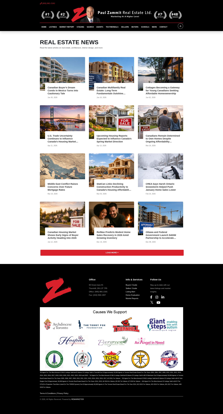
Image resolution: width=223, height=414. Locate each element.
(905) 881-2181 (48, 3)
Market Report (66, 27)
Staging (80, 27)
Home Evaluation (133, 295)
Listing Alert (130, 292)
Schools (145, 27)
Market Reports (132, 298)
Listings (53, 27)
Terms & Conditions (48, 393)
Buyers (135, 27)
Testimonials (112, 27)
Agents (99, 27)
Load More (111, 253)
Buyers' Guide (131, 285)
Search (90, 27)
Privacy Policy (62, 393)
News (154, 27)
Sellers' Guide (131, 288)
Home (43, 27)
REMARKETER (77, 399)
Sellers (125, 27)
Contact (163, 27)
